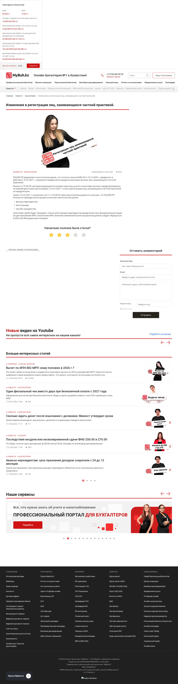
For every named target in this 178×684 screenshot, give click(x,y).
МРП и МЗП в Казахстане (83, 88)
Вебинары (10, 581)
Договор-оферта (12, 596)
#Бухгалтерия (30, 172)
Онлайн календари (151, 626)
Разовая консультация (84, 621)
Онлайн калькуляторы (153, 601)
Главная (23, 88)
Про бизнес (113, 606)
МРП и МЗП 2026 (81, 641)
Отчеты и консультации (49, 581)
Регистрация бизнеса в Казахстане (158, 621)
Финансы (120, 88)
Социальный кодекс (152, 641)
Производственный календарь (52, 626)
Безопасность (11, 639)
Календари (170, 82)
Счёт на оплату (12, 629)
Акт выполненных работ (50, 586)
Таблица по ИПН (81, 631)
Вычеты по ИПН (115, 596)
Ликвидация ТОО (82, 601)
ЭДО (111, 601)
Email (122, 272)
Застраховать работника (85, 576)
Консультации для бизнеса (154, 606)
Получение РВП (115, 631)
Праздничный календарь (85, 636)
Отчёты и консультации (131, 82)
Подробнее (33, 66)
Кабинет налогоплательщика (59, 88)
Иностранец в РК (47, 596)
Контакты (10, 591)
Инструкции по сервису (15, 614)
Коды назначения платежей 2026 (122, 636)
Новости (10, 88)
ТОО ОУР (78, 596)
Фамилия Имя (126, 261)
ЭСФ (42, 606)
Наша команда (12, 586)
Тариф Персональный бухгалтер (156, 576)
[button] (83, 480)
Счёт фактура (45, 611)
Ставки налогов (81, 626)
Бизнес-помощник (43, 82)
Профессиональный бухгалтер (19, 82)
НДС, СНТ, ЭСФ (108, 88)
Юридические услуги (154, 82)
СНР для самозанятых (118, 621)
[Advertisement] (153, 153)
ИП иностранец (81, 611)
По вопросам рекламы (15, 576)
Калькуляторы (112, 82)
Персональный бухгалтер (65, 82)
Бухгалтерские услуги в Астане (18, 634)
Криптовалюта (150, 88)
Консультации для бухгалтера (156, 611)
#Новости (18, 172)
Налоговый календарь (49, 621)
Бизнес (31, 88)
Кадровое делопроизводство (155, 616)
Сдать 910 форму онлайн (50, 591)
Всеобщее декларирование (91, 82)
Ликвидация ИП (81, 606)
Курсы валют (114, 576)
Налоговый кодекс (151, 636)
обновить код (127, 309)
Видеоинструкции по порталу (17, 624)
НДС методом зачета (117, 626)
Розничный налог (82, 616)
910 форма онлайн (151, 596)
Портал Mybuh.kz (47, 576)
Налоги (98, 88)
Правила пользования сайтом (18, 601)
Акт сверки (44, 616)
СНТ (42, 601)
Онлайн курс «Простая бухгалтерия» (15, 645)
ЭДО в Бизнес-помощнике (50, 636)
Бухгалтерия (41, 88)
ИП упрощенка (81, 581)
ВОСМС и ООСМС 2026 (118, 586)
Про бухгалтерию (116, 611)
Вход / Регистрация (164, 75)
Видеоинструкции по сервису (17, 619)
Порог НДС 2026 (115, 591)
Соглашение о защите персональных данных (15, 607)
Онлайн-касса (149, 646)
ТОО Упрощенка (81, 591)
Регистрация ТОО (82, 586)
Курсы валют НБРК (117, 581)
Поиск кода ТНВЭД (151, 631)
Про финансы (114, 616)
